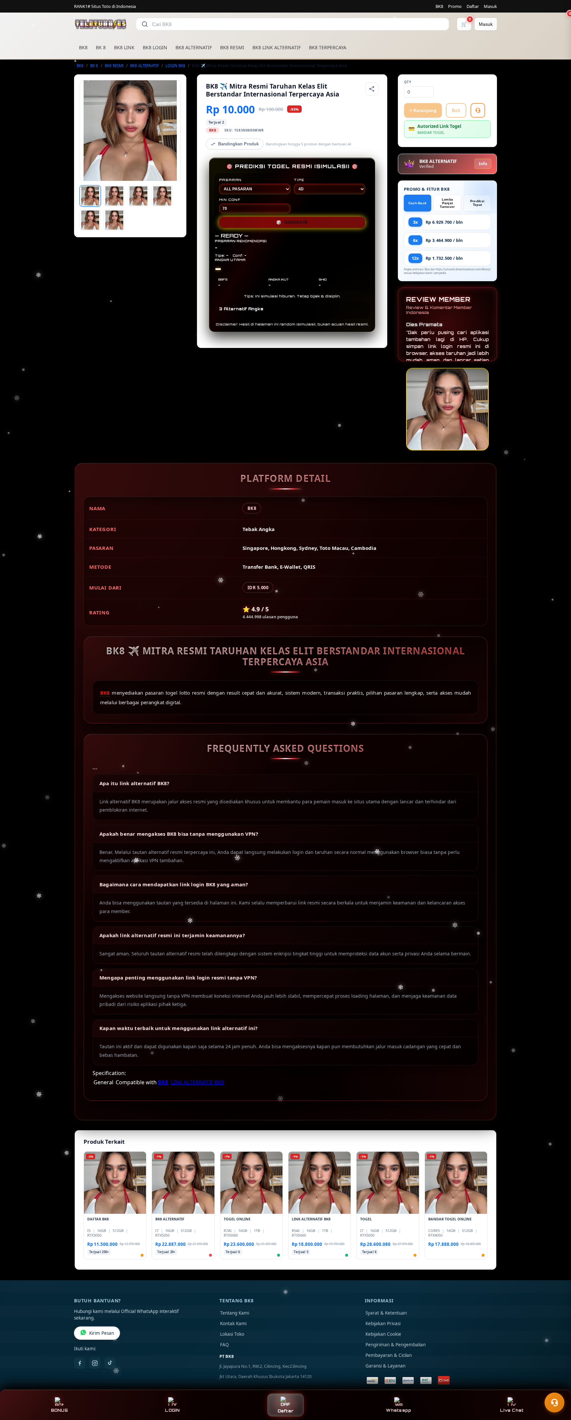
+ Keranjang (423, 110)
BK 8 (101, 47)
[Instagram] (94, 1363)
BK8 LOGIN (155, 47)
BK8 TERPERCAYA (327, 47)
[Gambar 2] (114, 196)
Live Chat (511, 1410)
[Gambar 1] (90, 196)
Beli (456, 110)
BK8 (439, 6)
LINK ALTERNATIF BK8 (197, 1082)
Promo (455, 6)
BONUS (59, 1410)
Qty (407, 82)
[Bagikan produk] (371, 89)
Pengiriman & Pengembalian (395, 1345)
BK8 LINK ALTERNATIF (276, 47)
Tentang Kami (234, 1313)
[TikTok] (110, 1363)
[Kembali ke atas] (556, 1386)
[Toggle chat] (554, 1402)
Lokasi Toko (232, 1334)
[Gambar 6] (114, 220)
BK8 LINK (124, 47)
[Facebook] (79, 1363)
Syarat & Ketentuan (386, 1313)
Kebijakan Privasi (382, 1323)
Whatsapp (398, 1410)
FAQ (224, 1345)
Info (483, 164)
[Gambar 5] (90, 220)
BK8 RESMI (232, 47)
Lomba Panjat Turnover (447, 203)
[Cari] (144, 24)
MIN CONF (229, 200)
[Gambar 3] (138, 196)
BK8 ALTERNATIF (193, 47)
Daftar (473, 6)
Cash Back (417, 203)
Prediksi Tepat (477, 203)
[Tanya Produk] (478, 110)
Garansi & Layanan (385, 1366)
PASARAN (230, 180)
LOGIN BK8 (175, 65)
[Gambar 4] (162, 196)
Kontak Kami (233, 1323)
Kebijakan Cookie (383, 1334)
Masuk (490, 6)
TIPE (299, 180)
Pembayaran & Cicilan (388, 1355)
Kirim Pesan (101, 1333)
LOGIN (172, 1410)
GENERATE (292, 222)
